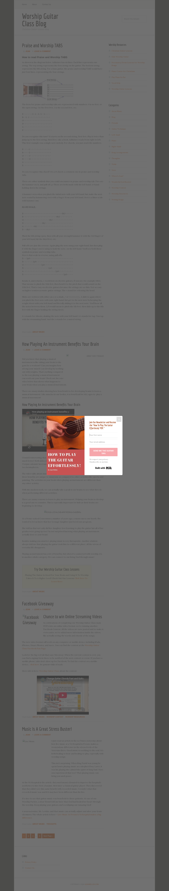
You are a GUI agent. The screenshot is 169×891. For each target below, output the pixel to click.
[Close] (119, 419)
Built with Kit (103, 468)
